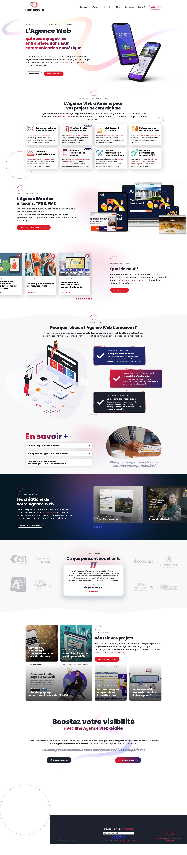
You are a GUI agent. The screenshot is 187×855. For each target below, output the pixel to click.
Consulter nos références (30, 525)
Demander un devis (130, 760)
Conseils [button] (107, 7)
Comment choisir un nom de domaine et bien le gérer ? (144, 692)
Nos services (34, 74)
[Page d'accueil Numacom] (35, 7)
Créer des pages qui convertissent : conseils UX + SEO (48, 694)
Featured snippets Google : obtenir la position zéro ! (108, 692)
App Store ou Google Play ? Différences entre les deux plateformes (40, 652)
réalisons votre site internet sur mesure (76, 136)
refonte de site (49, 512)
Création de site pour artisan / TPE (34, 227)
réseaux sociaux (127, 280)
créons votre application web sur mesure (40, 160)
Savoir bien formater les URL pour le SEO (75, 655)
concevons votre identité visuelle (38, 136)
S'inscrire (108, 802)
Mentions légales (138, 804)
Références (129, 7)
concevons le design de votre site (109, 136)
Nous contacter (53, 74)
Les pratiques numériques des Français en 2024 (74, 284)
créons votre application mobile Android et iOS (76, 160)
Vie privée (151, 804)
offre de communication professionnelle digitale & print (144, 161)
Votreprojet (153, 7)
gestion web (109, 160)
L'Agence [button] (95, 7)
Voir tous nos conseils (107, 659)
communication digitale (70, 62)
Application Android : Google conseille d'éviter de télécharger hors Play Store (39, 284)
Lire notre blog (119, 290)
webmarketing (118, 652)
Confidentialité (97, 806)
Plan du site (145, 806)
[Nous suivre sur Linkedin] (148, 798)
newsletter (102, 796)
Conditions (108, 806)
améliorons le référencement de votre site (145, 136)
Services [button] (83, 7)
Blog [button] (118, 7)
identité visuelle (64, 116)
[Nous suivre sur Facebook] (142, 798)
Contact (141, 7)
